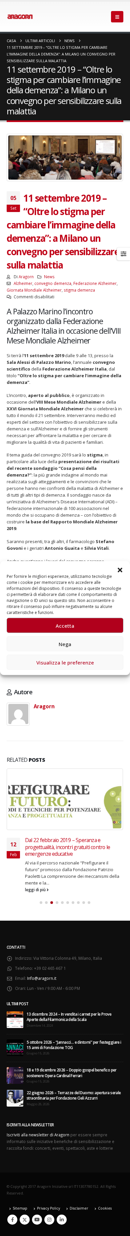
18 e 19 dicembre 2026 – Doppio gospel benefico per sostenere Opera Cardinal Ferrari (72, 1072)
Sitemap (20, 1208)
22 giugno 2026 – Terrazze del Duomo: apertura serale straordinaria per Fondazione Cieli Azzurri (74, 1095)
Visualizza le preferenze (65, 662)
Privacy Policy (48, 1208)
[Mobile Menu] (117, 16)
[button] (120, 569)
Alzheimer (23, 283)
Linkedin (62, 1220)
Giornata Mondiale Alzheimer (34, 290)
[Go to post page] (65, 799)
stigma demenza (79, 290)
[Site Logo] (20, 16)
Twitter (25, 1220)
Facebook (12, 1220)
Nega (65, 643)
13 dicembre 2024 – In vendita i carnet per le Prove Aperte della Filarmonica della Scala (69, 1016)
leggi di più (36, 889)
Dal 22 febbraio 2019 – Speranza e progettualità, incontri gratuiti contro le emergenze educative (67, 846)
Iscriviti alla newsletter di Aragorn (38, 1134)
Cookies (105, 1208)
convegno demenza (52, 283)
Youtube (37, 1220)
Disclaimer (79, 1208)
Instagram (49, 1220)
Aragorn (26, 276)
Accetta (65, 625)
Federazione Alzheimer (95, 283)
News (49, 276)
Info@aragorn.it (41, 978)
